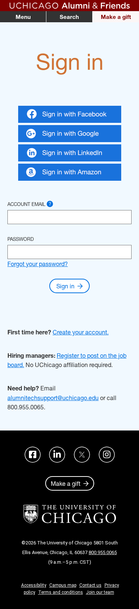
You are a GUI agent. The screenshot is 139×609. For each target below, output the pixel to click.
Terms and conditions (60, 592)
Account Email (29, 204)
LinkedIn (57, 454)
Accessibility (33, 585)
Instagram (106, 454)
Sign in (65, 285)
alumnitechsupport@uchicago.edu (53, 397)
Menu (23, 16)
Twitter (82, 454)
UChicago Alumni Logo (69, 5)
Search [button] (69, 16)
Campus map (62, 585)
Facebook (32, 454)
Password (20, 239)
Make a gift (116, 16)
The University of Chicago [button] (69, 514)
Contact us (90, 585)
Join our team (100, 592)
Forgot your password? (37, 263)
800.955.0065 (103, 552)
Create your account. (81, 331)
